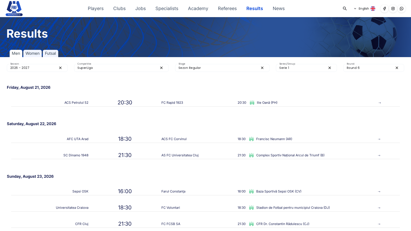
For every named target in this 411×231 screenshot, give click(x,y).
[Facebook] (384, 8)
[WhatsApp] (401, 8)
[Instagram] (393, 8)
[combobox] (33, 68)
